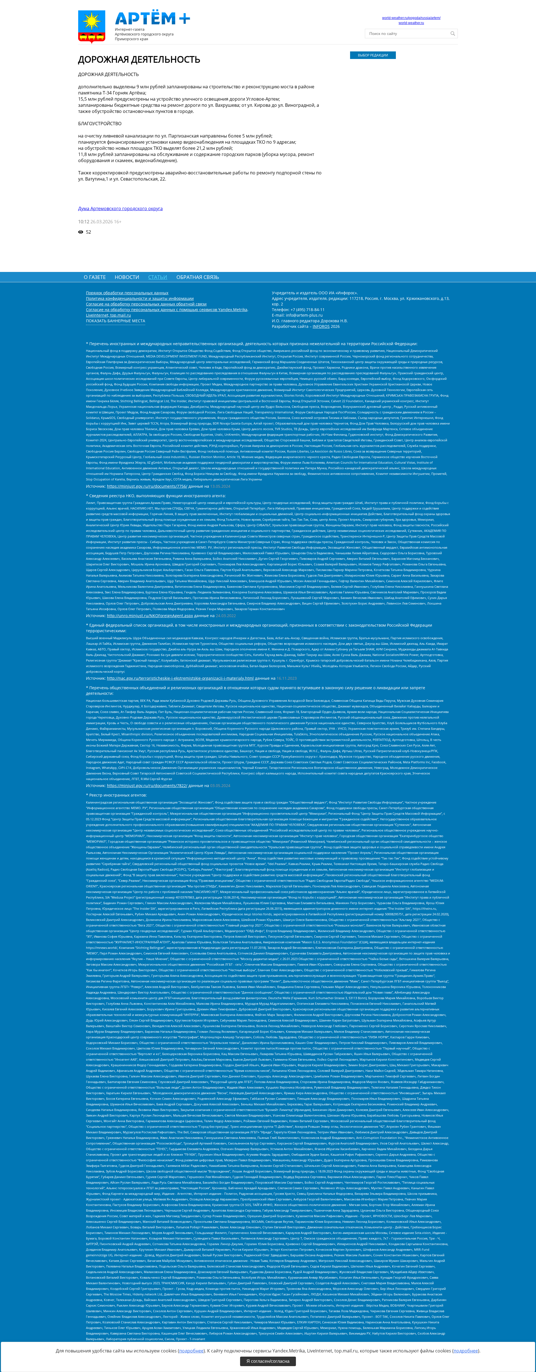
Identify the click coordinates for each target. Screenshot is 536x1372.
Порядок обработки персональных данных (127, 292)
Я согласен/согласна (268, 1361)
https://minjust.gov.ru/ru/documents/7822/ (147, 785)
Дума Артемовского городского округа (120, 208)
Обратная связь (197, 277)
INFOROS (321, 326)
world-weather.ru (411, 23)
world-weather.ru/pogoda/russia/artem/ (411, 18)
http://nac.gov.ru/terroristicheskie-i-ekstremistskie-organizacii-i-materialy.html (180, 678)
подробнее (191, 1351)
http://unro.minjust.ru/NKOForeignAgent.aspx (150, 615)
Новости (127, 277)
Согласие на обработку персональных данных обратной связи (146, 304)
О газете (95, 277)
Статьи (157, 277)
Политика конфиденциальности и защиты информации (140, 298)
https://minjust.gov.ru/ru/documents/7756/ (147, 486)
